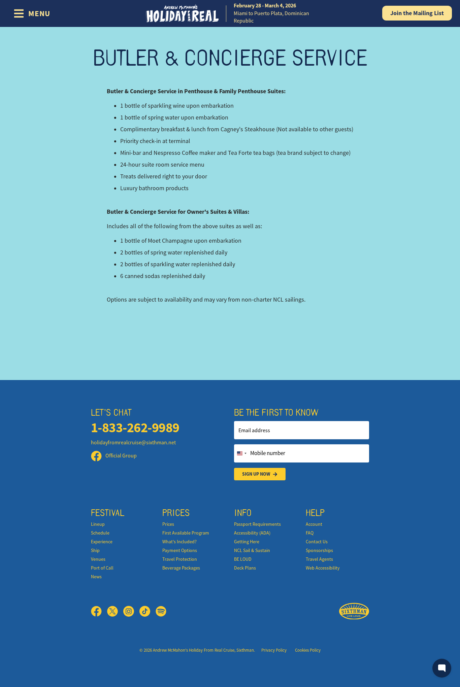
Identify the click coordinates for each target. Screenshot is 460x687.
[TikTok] (147, 611)
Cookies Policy (308, 650)
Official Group (120, 455)
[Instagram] (131, 611)
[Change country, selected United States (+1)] (241, 453)
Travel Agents (319, 559)
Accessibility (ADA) (252, 533)
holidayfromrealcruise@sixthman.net (133, 442)
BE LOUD (243, 559)
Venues (98, 559)
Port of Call (102, 568)
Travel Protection (179, 559)
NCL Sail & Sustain (252, 550)
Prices (168, 524)
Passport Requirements (257, 524)
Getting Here (246, 542)
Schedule (100, 533)
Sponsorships (319, 550)
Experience (101, 542)
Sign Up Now (256, 474)
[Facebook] (99, 611)
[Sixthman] (354, 611)
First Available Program (185, 533)
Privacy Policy (274, 650)
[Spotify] (161, 611)
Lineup (98, 524)
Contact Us (317, 542)
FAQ (310, 533)
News (96, 577)
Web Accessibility (323, 568)
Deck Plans (245, 568)
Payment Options (179, 550)
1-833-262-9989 (135, 428)
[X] (115, 611)
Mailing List (417, 13)
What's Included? (179, 542)
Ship (95, 550)
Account (314, 524)
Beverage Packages (181, 568)
